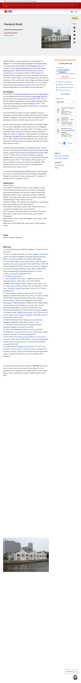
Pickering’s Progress (14, 288)
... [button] (66, 143)
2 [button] (65, 143)
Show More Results (65, 94)
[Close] (78, 4)
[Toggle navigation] (76, 12)
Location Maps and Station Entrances (15, 342)
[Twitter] (74, 32)
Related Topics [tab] (65, 77)
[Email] (74, 36)
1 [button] (64, 143)
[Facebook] (74, 28)
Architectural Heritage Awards (15, 324)
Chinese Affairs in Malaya (13, 286)
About (8, 329)
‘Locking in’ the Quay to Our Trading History (28, 332)
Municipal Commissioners (31, 266)
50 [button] (68, 143)
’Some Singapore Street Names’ (15, 278)
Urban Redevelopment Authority (32, 152)
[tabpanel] (65, 87)
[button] (72, 12)
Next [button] (71, 143)
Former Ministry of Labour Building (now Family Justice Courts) (23, 305)
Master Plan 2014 (41, 249)
